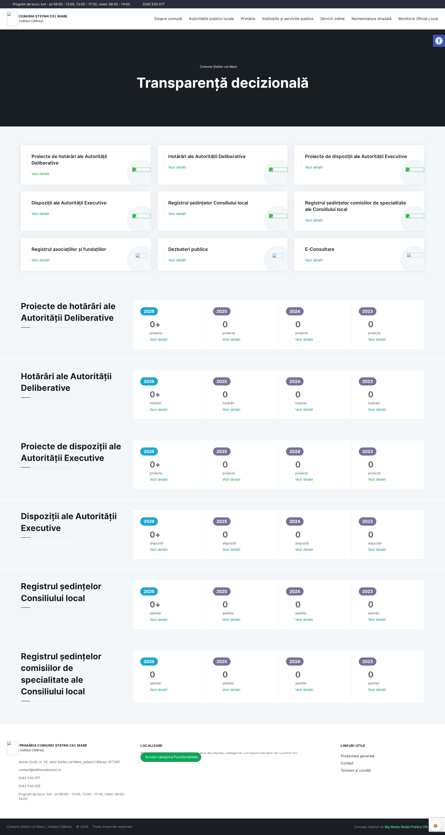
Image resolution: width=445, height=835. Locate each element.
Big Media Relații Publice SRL (407, 827)
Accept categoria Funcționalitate (171, 757)
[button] (391, 4)
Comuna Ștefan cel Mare (43, 16)
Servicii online (332, 18)
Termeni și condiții (356, 770)
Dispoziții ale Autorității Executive (69, 203)
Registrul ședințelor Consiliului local (208, 203)
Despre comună (168, 18)
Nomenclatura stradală (371, 18)
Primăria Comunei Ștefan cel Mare (53, 745)
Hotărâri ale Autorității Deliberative (207, 156)
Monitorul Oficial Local (418, 18)
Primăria (248, 18)
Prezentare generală (357, 756)
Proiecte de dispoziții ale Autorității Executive (356, 156)
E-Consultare (319, 249)
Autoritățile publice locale (211, 18)
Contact (347, 763)
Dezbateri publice (188, 249)
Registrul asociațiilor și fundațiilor (69, 249)
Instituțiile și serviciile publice (287, 18)
